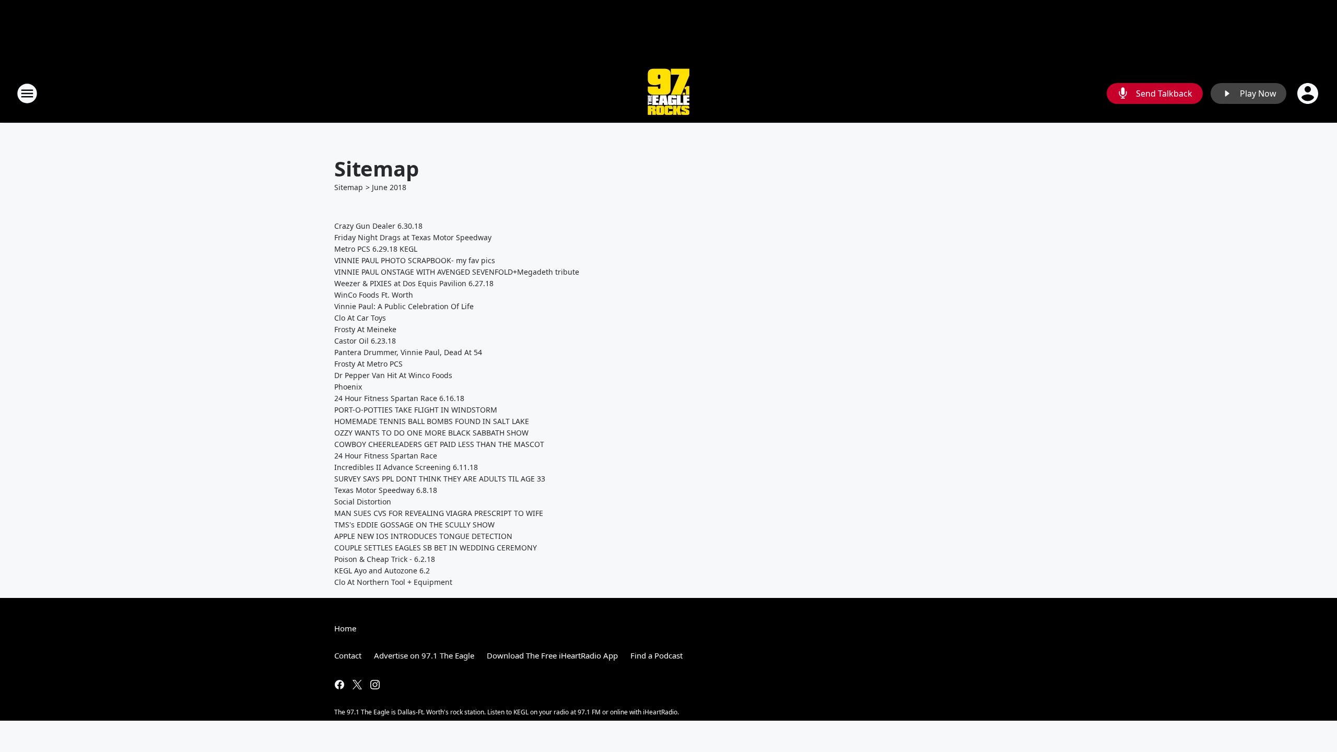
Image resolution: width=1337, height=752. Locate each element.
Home (345, 628)
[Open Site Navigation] (27, 93)
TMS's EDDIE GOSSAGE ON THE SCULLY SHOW (414, 525)
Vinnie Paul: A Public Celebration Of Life (404, 306)
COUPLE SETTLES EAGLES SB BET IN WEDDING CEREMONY (435, 548)
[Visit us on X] (357, 684)
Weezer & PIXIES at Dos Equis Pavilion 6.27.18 (414, 283)
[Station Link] (668, 93)
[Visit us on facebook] (339, 684)
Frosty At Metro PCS (368, 364)
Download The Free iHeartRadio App (552, 655)
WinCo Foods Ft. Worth (373, 295)
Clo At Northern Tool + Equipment (393, 582)
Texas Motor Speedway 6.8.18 (385, 490)
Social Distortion (362, 502)
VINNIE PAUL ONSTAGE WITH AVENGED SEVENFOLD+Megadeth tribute (456, 272)
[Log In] (1308, 93)
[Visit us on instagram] (375, 684)
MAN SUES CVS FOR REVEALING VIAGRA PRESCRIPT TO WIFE (438, 513)
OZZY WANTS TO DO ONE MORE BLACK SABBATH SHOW (431, 433)
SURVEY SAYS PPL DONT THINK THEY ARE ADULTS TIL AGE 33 (439, 479)
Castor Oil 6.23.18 (365, 341)
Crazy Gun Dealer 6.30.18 (378, 226)
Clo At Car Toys (360, 318)
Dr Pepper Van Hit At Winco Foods (393, 375)
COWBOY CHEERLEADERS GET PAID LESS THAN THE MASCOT (439, 444)
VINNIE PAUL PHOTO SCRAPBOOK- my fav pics (414, 260)
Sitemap (348, 187)
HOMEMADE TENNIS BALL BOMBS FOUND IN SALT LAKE (431, 421)
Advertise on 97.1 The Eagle (424, 655)
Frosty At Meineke (365, 329)
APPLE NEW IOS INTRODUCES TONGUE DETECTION (423, 536)
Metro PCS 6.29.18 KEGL (375, 249)
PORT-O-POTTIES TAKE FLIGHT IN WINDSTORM (415, 410)
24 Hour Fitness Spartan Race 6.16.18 (399, 398)
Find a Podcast (656, 655)
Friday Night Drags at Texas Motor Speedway (412, 237)
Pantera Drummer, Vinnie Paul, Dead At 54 (408, 352)
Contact (347, 655)
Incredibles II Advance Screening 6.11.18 (406, 467)
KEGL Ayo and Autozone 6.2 (382, 570)
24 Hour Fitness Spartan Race (385, 456)
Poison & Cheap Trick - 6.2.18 (384, 559)
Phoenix (348, 387)
